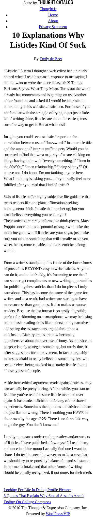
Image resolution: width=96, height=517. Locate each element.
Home (53, 15)
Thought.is (48, 9)
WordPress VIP (58, 514)
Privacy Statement (53, 27)
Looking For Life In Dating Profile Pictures (37, 490)
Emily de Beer (51, 59)
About (53, 21)
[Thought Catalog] (55, 3)
